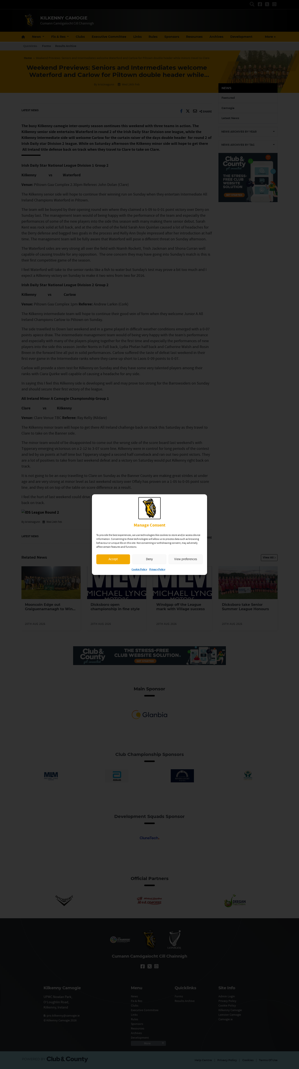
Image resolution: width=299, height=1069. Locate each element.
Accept (113, 559)
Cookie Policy (139, 569)
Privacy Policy (157, 569)
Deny (149, 559)
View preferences (185, 559)
